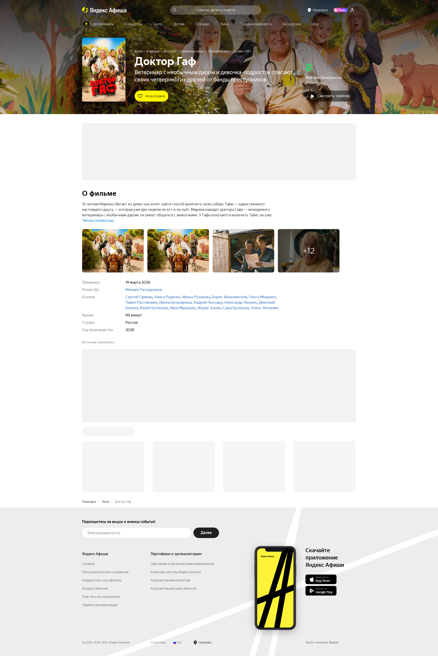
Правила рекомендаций (99, 536)
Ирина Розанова (196, 297)
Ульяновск (89, 432)
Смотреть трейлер (333, 96)
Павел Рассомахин (141, 302)
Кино (105, 432)
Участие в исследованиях (101, 527)
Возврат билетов (95, 519)
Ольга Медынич (262, 297)
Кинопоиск (106, 342)
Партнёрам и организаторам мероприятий (182, 495)
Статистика (158, 573)
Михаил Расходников (143, 289)
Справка (88, 495)
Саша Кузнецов (236, 308)
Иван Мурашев (183, 308)
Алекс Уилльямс (265, 308)
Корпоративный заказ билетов (173, 519)
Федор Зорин (209, 308)
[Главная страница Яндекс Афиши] (85, 10)
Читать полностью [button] (98, 220)
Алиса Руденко (167, 297)
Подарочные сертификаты (102, 511)
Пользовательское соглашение (105, 503)
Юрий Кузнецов (154, 308)
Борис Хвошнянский (229, 297)
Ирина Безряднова (175, 302)
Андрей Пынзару (207, 302)
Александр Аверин (240, 302)
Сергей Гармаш (139, 297)
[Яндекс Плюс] (341, 10)
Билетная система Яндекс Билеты (176, 503)
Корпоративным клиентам (170, 511)
